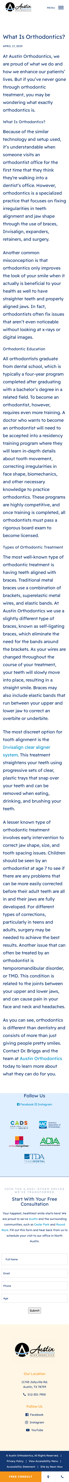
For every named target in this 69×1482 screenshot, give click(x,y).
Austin (33, 1219)
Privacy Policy (15, 1461)
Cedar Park (41, 1224)
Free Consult (20, 1476)
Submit (34, 1310)
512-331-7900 (36, 1394)
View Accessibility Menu (43, 1461)
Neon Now (56, 1466)
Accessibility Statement (21, 1466)
